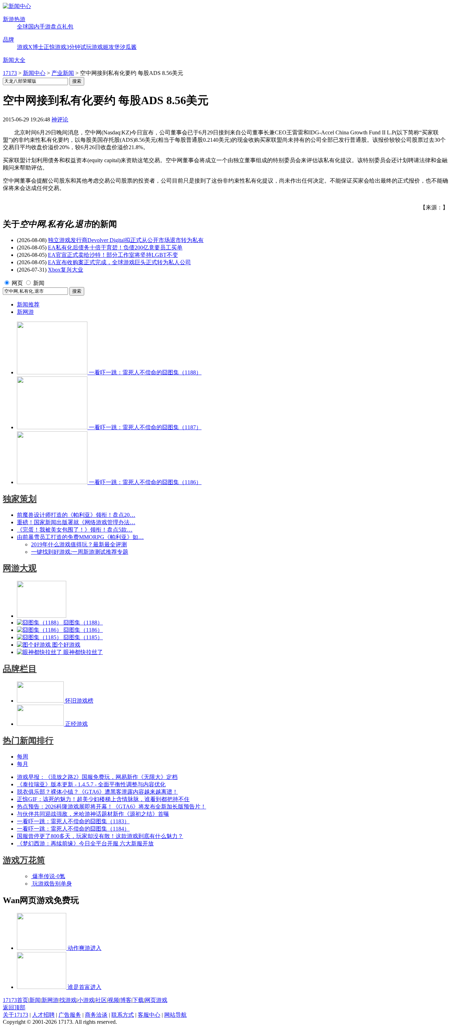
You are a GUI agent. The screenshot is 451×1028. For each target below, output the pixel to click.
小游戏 (86, 1000)
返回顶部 (14, 1007)
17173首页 (15, 1000)
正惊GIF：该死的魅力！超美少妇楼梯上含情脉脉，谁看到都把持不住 (103, 799)
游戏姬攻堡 (106, 47)
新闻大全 (14, 60)
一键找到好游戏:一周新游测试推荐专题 (79, 552)
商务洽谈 (96, 1015)
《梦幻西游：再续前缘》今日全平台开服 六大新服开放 (85, 843)
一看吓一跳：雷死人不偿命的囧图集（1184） (73, 829)
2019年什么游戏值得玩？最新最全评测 (79, 544)
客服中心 (149, 1015)
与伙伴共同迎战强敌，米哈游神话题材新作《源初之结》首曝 (93, 814)
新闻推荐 (28, 304)
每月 (22, 764)
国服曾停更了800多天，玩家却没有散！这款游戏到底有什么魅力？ (100, 836)
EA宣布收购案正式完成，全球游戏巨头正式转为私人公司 (119, 262)
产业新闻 (62, 73)
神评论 (59, 119)
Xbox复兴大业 (65, 270)
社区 (101, 1000)
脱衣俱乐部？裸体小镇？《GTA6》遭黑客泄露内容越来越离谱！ (97, 792)
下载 (138, 1000)
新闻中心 (34, 73)
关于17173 (15, 1015)
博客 (125, 1000)
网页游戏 (156, 1000)
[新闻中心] (17, 6)
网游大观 (20, 568)
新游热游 (14, 19)
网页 (17, 283)
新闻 (38, 283)
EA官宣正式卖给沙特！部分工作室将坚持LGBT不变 (113, 255)
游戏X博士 (30, 47)
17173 (10, 73)
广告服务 (69, 1015)
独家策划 (20, 498)
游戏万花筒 (24, 860)
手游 (45, 27)
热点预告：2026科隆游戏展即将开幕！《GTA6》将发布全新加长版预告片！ (111, 807)
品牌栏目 (20, 668)
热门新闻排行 (28, 740)
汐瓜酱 (128, 47)
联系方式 (122, 1015)
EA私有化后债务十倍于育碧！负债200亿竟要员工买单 (115, 247)
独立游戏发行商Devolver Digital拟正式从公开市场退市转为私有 (126, 240)
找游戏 (68, 1000)
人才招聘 (43, 1015)
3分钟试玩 (79, 47)
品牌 (8, 40)
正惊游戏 (55, 47)
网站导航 (175, 1015)
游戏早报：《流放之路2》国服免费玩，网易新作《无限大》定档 (97, 777)
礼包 (67, 27)
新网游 (25, 312)
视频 (113, 1000)
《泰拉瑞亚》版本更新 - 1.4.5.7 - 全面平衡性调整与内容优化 (91, 784)
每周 (22, 757)
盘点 (56, 27)
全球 (22, 27)
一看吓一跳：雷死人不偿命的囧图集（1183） (73, 821)
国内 (33, 27)
